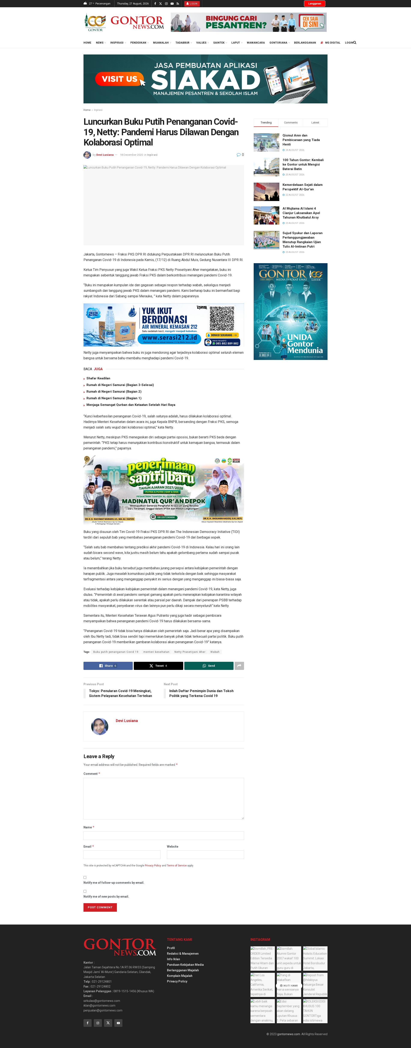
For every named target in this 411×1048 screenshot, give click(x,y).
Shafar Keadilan (98, 378)
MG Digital (332, 42)
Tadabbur (182, 42)
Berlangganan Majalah (183, 970)
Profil (171, 948)
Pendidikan (138, 42)
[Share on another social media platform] (239, 666)
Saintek (219, 42)
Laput (235, 42)
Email (88, 846)
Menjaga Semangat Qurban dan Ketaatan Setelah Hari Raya (130, 405)
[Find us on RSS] (178, 3)
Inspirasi (117, 42)
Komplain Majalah (179, 976)
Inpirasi (98, 110)
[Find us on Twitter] (160, 3)
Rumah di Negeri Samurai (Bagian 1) (113, 398)
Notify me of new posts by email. (106, 896)
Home (87, 42)
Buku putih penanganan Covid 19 (115, 651)
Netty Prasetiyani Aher (190, 651)
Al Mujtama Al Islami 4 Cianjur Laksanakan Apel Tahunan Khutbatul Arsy (301, 213)
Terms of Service (177, 865)
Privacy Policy (153, 865)
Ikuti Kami (290, 985)
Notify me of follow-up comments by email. (113, 882)
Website (172, 846)
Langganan (314, 3)
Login (193, 3)
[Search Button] (354, 42)
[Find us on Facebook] (155, 3)
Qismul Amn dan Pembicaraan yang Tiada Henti (301, 140)
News (99, 42)
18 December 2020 (131, 154)
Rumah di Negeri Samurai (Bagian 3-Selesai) (120, 385)
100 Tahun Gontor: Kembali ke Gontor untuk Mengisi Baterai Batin (303, 164)
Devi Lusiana (105, 154)
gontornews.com (288, 1034)
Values (201, 42)
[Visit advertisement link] (249, 22)
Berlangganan (305, 42)
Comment (91, 774)
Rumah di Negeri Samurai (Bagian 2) (113, 391)
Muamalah (161, 42)
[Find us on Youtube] (172, 3)
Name (89, 827)
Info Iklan (173, 959)
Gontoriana (278, 42)
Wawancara (256, 42)
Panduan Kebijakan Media (185, 964)
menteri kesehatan (156, 651)
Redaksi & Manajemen (183, 953)
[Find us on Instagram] (166, 3)
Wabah (215, 651)
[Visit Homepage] (124, 22)
